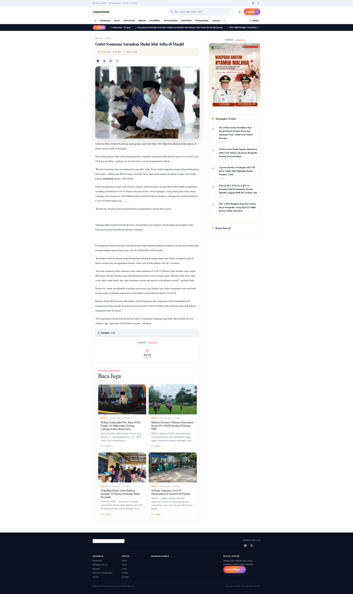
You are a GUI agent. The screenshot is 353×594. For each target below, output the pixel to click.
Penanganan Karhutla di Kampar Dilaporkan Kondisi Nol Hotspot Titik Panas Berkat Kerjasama (141, 27)
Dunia (117, 20)
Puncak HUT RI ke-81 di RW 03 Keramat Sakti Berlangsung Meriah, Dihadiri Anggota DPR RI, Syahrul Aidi (238, 189)
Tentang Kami (114, 3)
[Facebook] (253, 3)
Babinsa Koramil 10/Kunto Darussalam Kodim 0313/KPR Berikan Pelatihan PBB (172, 425)
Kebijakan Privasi (100, 565)
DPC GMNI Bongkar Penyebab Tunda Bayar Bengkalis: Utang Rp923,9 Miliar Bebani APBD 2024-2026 (237, 27)
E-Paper (134, 3)
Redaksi (96, 569)
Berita (124, 560)
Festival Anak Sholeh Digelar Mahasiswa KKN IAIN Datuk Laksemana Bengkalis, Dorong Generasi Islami (238, 153)
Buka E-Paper (233, 569)
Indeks (255, 20)
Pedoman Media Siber (103, 573)
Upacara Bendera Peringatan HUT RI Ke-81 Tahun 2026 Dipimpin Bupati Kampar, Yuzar (237, 171)
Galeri (124, 565)
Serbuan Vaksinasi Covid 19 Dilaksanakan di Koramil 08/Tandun (170, 492)
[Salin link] (117, 61)
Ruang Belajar (202, 20)
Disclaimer (97, 560)
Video (124, 569)
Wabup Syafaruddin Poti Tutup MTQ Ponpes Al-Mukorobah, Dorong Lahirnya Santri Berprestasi (120, 425)
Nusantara (105, 20)
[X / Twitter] (258, 3)
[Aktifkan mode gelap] (240, 12)
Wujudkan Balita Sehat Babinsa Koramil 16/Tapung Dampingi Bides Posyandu (120, 493)
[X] (104, 61)
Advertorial (129, 20)
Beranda (98, 38)
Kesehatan (186, 20)
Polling (125, 573)
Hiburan (142, 20)
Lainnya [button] (216, 20)
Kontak (126, 3)
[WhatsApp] (110, 61)
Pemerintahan (171, 20)
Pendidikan (154, 20)
